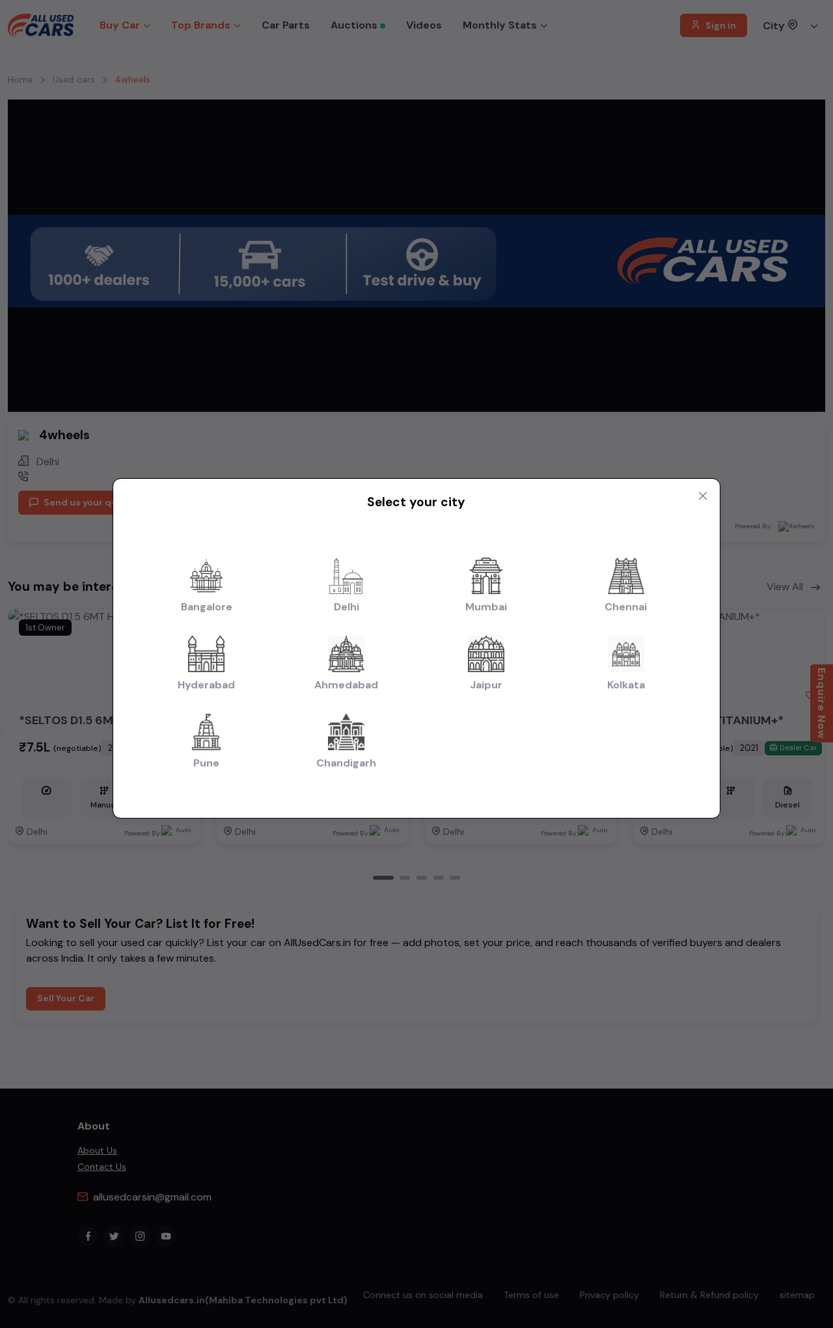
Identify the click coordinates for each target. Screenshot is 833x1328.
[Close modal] (702, 495)
